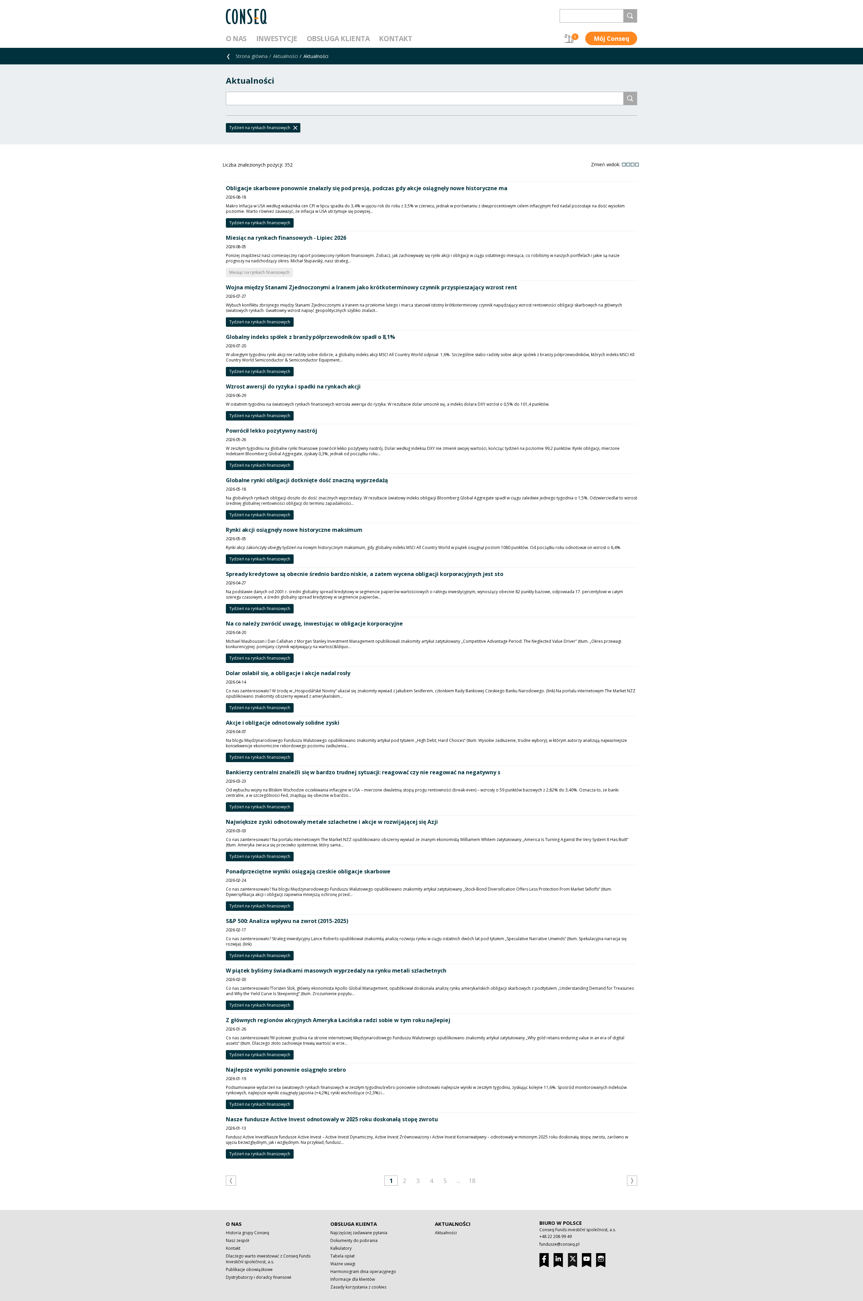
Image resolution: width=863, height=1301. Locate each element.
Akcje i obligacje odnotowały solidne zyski (282, 722)
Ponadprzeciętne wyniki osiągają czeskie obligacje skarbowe (308, 871)
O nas (236, 38)
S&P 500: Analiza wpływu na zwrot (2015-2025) (287, 921)
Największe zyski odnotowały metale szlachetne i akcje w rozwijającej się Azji (332, 822)
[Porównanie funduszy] (569, 38)
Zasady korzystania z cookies (358, 1287)
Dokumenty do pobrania (354, 1240)
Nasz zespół (237, 1240)
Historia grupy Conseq (247, 1233)
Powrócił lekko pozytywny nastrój (271, 430)
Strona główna (252, 56)
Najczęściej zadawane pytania (358, 1233)
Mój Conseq (611, 38)
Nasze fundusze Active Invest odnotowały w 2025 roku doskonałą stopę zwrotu (332, 1119)
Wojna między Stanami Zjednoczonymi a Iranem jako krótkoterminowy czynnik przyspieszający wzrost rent (371, 287)
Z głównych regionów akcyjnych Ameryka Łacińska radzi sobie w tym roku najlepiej (338, 1020)
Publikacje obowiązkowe (249, 1269)
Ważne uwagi (342, 1264)
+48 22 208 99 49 (555, 1236)
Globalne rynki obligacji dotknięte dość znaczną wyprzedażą (307, 480)
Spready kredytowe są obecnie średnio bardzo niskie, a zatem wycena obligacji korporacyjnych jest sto (364, 574)
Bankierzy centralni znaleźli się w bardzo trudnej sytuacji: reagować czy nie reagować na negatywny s (363, 772)
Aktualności (285, 56)
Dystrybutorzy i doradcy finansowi (258, 1277)
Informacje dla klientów (352, 1279)
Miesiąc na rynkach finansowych (259, 272)
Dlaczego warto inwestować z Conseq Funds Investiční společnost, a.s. (268, 1259)
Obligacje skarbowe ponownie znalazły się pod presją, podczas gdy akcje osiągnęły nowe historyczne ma (366, 188)
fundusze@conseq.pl (559, 1244)
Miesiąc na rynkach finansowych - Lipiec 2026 (286, 237)
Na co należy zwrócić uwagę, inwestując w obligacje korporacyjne (314, 623)
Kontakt (395, 38)
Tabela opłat (342, 1256)
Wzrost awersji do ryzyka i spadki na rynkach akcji (293, 386)
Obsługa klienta (338, 38)
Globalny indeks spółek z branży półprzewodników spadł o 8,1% (310, 337)
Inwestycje (276, 38)
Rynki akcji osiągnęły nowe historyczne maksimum (294, 529)
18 (472, 1181)
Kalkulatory (341, 1248)
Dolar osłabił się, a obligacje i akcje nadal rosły (288, 673)
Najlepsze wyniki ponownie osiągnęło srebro (286, 1069)
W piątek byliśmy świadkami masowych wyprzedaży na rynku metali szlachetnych (336, 970)
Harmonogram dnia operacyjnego (363, 1271)
